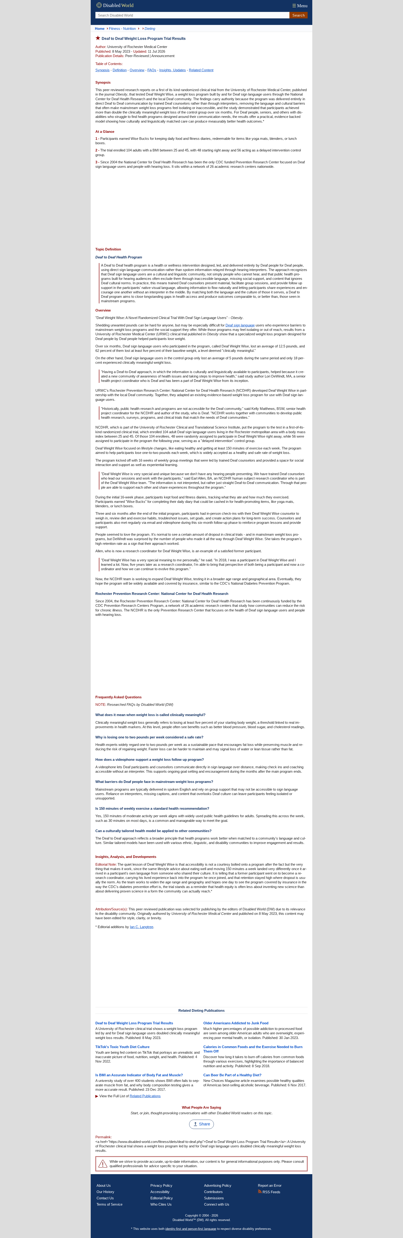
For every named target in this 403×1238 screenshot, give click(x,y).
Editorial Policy (161, 1198)
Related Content (201, 70)
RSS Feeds (271, 1192)
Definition (120, 70)
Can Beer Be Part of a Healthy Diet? (232, 1075)
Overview (137, 70)
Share (204, 1124)
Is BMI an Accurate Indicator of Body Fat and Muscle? (139, 1075)
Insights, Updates (172, 70)
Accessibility (160, 1192)
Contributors (213, 1192)
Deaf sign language (240, 325)
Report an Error (269, 1185)
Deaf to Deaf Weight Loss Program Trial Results (134, 1023)
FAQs (151, 70)
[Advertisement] (201, 208)
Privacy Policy (161, 1185)
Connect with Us (216, 1204)
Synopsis (102, 70)
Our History (105, 1192)
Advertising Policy (217, 1185)
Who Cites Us (161, 1204)
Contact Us (105, 1198)
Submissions (214, 1198)
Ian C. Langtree (141, 927)
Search (298, 15)
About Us (104, 1185)
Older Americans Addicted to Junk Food (235, 1023)
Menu (300, 5)
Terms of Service (109, 1204)
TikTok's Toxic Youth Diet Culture (122, 1047)
